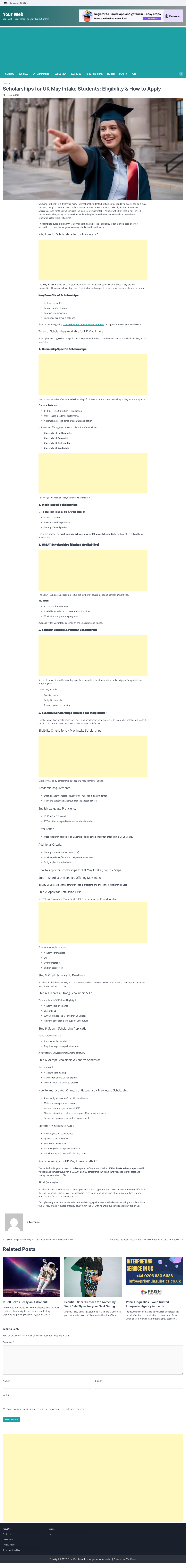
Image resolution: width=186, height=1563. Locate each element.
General (9, 73)
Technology (60, 73)
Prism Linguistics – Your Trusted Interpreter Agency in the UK (147, 1304)
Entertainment (41, 73)
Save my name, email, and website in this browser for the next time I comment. (46, 1409)
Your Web (13, 14)
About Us (7, 1528)
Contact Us (7, 1534)
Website (7, 1395)
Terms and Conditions (12, 1550)
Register (51, 1528)
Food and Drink (94, 73)
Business (23, 73)
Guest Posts (8, 1539)
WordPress (131, 1559)
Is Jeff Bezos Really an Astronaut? (25, 1302)
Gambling (76, 73)
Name (6, 1381)
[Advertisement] (93, 47)
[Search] (181, 74)
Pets (134, 73)
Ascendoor (106, 1559)
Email (98, 1381)
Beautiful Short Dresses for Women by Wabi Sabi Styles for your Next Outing (90, 1304)
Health (111, 73)
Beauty (123, 73)
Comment (8, 1342)
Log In (50, 1534)
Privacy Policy (9, 1544)
